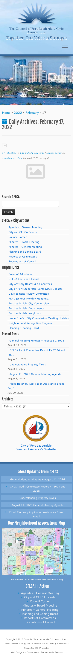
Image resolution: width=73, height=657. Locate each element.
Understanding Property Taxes (27, 364)
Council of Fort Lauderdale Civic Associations (45, 639)
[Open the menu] (65, 47)
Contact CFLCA (39, 643)
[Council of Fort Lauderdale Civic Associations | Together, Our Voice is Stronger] (36, 13)
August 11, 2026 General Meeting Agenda (35, 374)
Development (33, 652)
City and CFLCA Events (32, 152)
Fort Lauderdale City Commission (28, 303)
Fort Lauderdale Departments (26, 308)
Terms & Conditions (57, 643)
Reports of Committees (22, 256)
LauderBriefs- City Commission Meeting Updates (38, 318)
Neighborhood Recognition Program (30, 323)
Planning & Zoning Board (23, 328)
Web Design (16, 652)
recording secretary (12, 158)
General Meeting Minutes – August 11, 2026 (36, 340)
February (32, 112)
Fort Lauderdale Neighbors (24, 313)
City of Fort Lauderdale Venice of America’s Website (36, 447)
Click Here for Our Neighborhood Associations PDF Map (36, 579)
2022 (18, 112)
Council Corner (54, 152)
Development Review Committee (28, 294)
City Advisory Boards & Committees (30, 284)
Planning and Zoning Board (24, 252)
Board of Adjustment (21, 274)
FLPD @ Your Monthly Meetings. (28, 298)
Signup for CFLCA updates (36, 647)
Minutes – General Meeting (25, 247)
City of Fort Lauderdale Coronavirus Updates (35, 289)
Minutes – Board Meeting (23, 242)
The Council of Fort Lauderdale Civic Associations (36, 30)
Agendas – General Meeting (25, 227)
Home (6, 112)
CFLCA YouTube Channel (23, 279)
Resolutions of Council (22, 261)
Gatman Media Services (51, 652)
